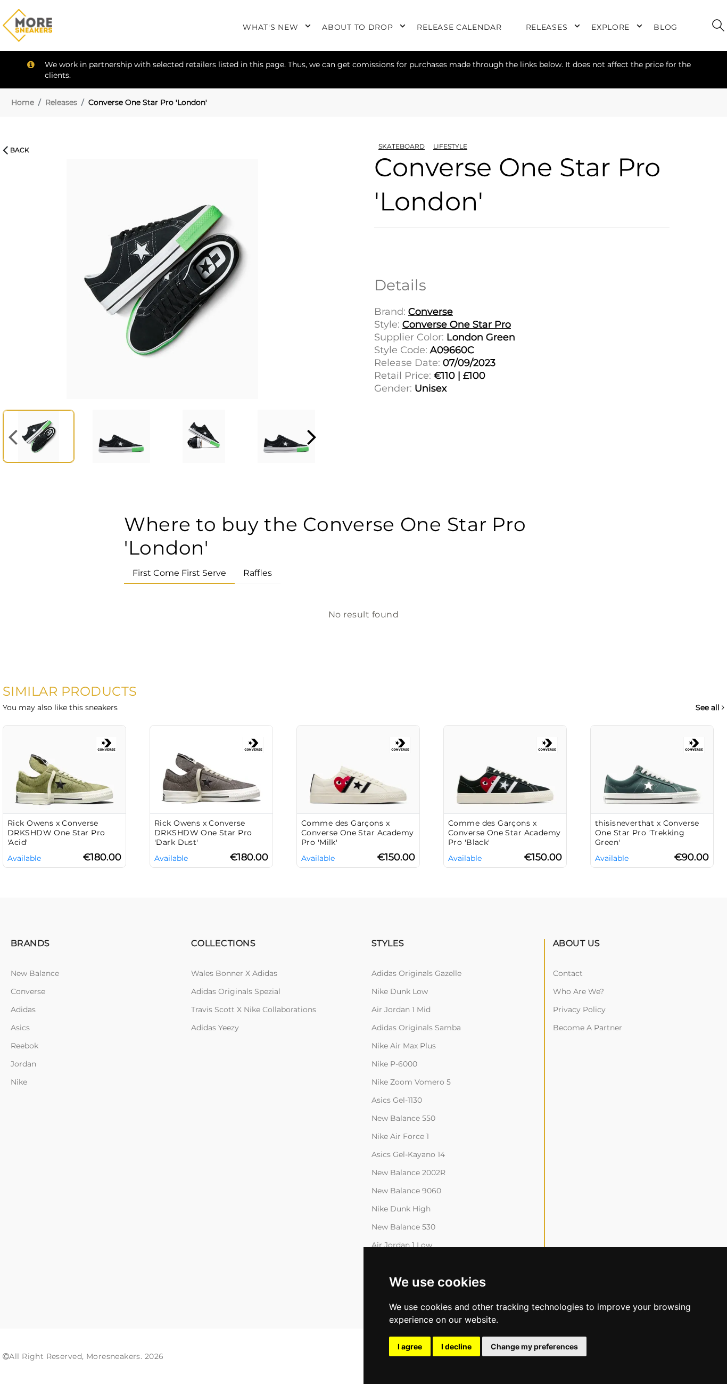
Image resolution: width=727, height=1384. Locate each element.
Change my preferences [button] (534, 1346)
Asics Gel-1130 (396, 1100)
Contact (568, 973)
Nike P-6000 (394, 1064)
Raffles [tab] (257, 573)
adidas (23, 1009)
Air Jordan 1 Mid (401, 1009)
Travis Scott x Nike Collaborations (253, 1009)
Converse (28, 991)
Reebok (24, 1046)
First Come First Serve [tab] (179, 573)
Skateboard (401, 146)
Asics (20, 1027)
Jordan (23, 1064)
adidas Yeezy (215, 1027)
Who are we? (578, 991)
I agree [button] (410, 1346)
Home (22, 102)
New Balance (35, 973)
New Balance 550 (403, 1118)
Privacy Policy (579, 1009)
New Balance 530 (403, 1227)
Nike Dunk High (401, 1209)
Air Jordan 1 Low (401, 1245)
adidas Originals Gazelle (416, 973)
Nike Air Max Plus (403, 1046)
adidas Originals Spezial (235, 991)
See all (709, 707)
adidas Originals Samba (416, 1027)
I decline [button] (456, 1346)
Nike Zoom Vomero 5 (411, 1082)
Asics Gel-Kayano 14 (408, 1154)
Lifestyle (450, 146)
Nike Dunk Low (399, 991)
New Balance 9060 (406, 1190)
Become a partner (587, 1027)
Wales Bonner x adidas (234, 973)
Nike (19, 1082)
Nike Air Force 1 (400, 1136)
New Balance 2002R (408, 1172)
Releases (61, 102)
